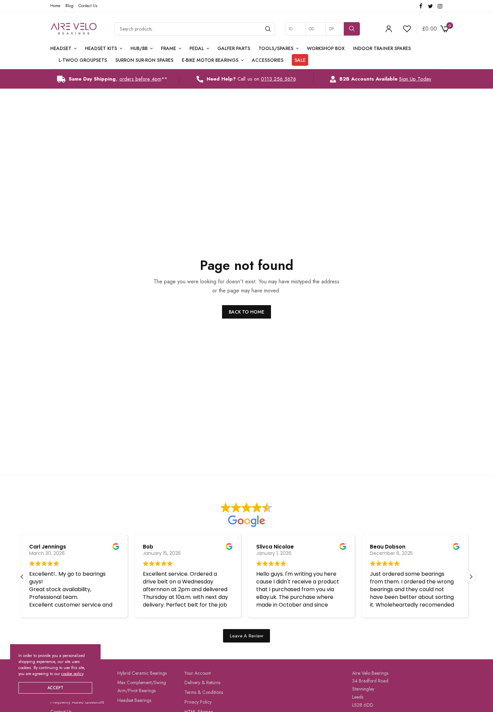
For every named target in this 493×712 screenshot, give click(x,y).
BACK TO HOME (246, 311)
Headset (60, 48)
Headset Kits (101, 48)
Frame (168, 48)
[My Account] (389, 29)
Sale (300, 60)
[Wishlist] (404, 29)
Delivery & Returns (202, 682)
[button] (471, 577)
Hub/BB (139, 48)
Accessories (267, 60)
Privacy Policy (198, 702)
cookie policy (72, 674)
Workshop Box (326, 48)
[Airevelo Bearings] (74, 29)
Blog (69, 6)
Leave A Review (246, 635)
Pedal (196, 48)
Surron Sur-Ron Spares (144, 60)
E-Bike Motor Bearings (210, 60)
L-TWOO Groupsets (83, 60)
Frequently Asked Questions (77, 702)
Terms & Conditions (203, 692)
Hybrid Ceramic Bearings (142, 673)
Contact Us (87, 6)
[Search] (268, 28)
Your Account (197, 673)
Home (55, 6)
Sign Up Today (415, 79)
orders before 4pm (140, 79)
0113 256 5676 (278, 79)
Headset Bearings (134, 700)
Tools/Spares (276, 48)
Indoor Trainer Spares (382, 48)
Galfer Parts (233, 48)
